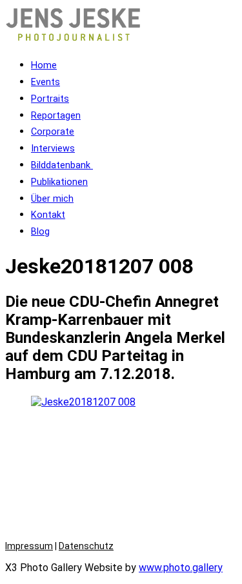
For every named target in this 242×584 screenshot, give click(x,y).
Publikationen (59, 182)
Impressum (29, 546)
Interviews (53, 148)
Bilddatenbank (62, 165)
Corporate (52, 131)
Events (45, 82)
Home (44, 65)
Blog (40, 231)
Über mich (52, 198)
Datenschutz (86, 546)
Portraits (50, 98)
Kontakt (48, 214)
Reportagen (56, 115)
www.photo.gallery (181, 567)
